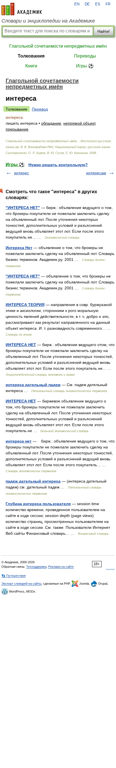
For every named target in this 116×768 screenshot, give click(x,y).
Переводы (85, 56)
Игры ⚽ (85, 65)
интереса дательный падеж (33, 384)
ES (97, 4)
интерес (21, 173)
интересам (96, 173)
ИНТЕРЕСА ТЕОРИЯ (25, 304)
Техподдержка (36, 566)
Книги (31, 65)
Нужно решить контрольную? (58, 164)
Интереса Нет (19, 247)
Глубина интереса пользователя (38, 503)
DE (87, 4)
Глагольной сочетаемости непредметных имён (58, 46)
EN (76, 4)
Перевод (40, 109)
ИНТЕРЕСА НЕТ (21, 344)
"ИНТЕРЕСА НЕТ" (23, 207)
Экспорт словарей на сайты (21, 583)
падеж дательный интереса (33, 481)
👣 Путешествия (13, 575)
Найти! (103, 31)
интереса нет (19, 441)
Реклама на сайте (61, 566)
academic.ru (21, 9)
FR (108, 4)
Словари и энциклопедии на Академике (48, 21)
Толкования (31, 56)
